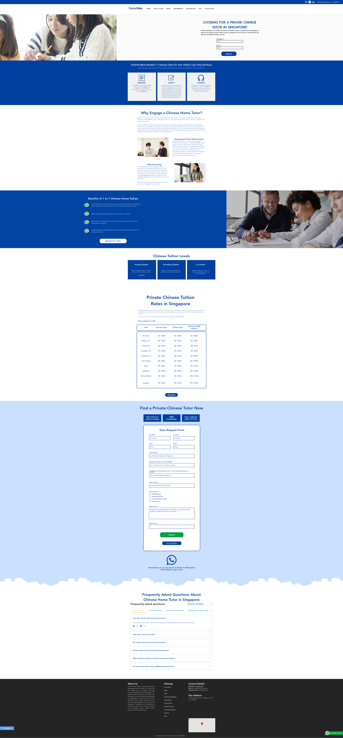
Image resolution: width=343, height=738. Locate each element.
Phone (218, 45)
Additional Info (153, 506)
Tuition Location (153, 482)
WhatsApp (144, 91)
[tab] (139, 610)
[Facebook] (309, 2)
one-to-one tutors (145, 175)
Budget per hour (153, 523)
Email (150, 443)
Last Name (176, 434)
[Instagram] (306, 2)
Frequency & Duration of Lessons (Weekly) (160, 461)
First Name (220, 39)
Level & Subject (153, 452)
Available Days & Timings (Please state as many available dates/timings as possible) (169, 471)
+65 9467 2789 (199, 686)
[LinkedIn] (313, 2)
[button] (134, 626)
